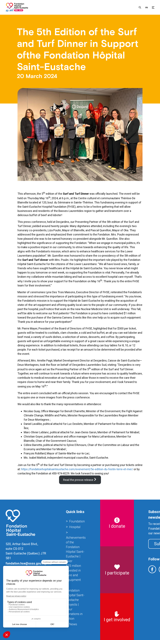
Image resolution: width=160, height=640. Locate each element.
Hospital (74, 527)
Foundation (77, 521)
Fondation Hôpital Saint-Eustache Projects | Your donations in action (75, 604)
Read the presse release (78, 479)
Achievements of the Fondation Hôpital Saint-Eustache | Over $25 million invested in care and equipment (76, 559)
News (73, 624)
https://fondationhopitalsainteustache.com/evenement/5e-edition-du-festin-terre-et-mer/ (77, 469)
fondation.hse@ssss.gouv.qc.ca (29, 563)
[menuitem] (146, 7)
